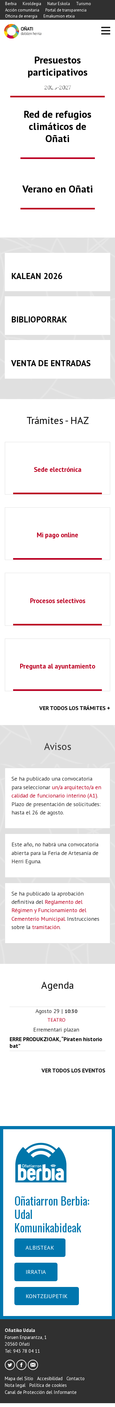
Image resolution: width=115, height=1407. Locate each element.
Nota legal (15, 1385)
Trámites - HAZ (58, 420)
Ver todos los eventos (73, 1070)
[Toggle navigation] (105, 31)
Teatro (56, 1020)
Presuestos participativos (57, 66)
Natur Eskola (58, 3)
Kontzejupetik (46, 1296)
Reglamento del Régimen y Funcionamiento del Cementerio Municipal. (49, 910)
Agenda (57, 985)
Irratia (36, 1271)
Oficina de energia (21, 16)
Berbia (11, 3)
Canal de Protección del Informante (41, 1392)
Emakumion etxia (59, 16)
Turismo (83, 3)
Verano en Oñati (57, 188)
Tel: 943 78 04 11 (22, 1351)
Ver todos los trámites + (74, 708)
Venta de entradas (51, 363)
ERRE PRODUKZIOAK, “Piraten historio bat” (56, 1042)
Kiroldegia (32, 3)
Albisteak (40, 1247)
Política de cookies (48, 1385)
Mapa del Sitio (19, 1378)
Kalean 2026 (37, 275)
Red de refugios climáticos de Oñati (57, 126)
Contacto (75, 1378)
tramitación (46, 927)
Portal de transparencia (66, 10)
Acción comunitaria (22, 10)
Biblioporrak (39, 319)
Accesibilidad (50, 1378)
